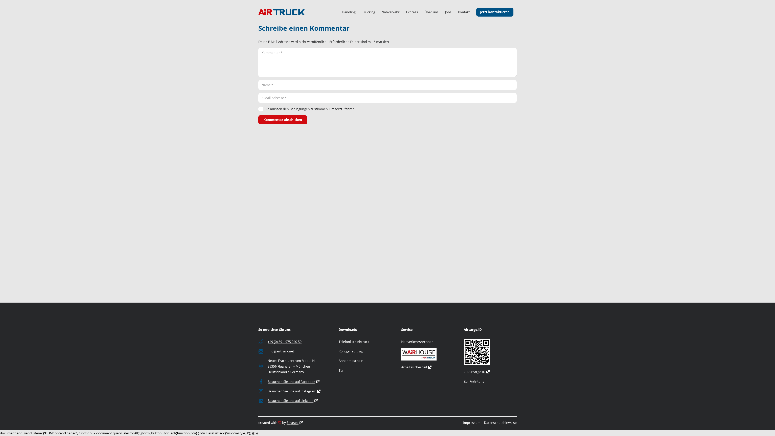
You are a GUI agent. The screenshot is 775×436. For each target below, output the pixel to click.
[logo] (281, 12)
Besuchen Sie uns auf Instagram (292, 391)
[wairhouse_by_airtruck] (427, 354)
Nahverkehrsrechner (417, 342)
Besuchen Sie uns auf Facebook (291, 381)
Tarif (342, 370)
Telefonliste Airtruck (354, 342)
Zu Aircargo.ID (474, 372)
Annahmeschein (351, 360)
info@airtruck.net (281, 351)
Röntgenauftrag (351, 351)
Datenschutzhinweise (500, 422)
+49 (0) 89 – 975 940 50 (285, 342)
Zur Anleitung (474, 381)
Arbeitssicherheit (414, 367)
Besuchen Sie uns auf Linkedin (290, 400)
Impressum (472, 422)
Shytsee (292, 422)
